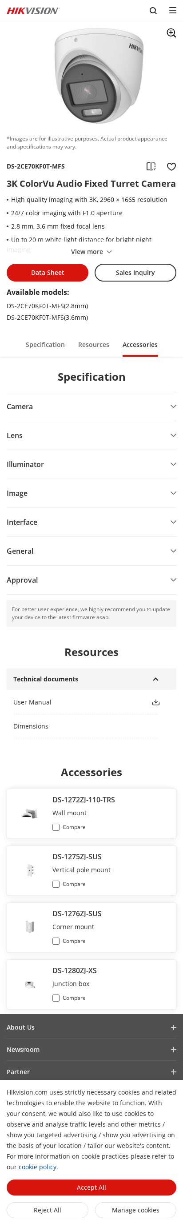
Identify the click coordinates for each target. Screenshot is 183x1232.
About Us (21, 1027)
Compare (74, 827)
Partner (18, 1071)
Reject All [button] (47, 1210)
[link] (75, 702)
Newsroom (23, 1049)
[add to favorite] (168, 166)
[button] (45, 344)
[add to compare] (151, 166)
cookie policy (37, 1167)
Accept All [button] (91, 1187)
